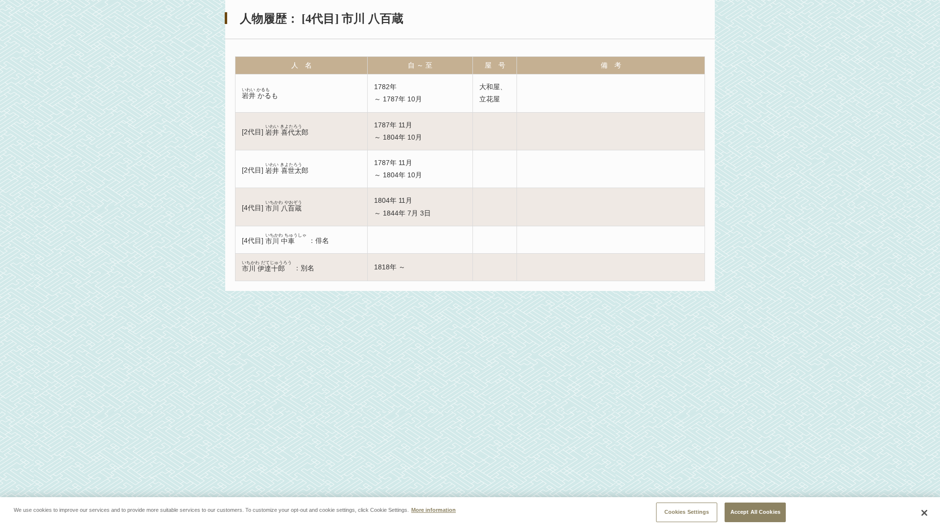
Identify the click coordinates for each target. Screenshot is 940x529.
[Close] (924, 513)
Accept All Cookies (755, 512)
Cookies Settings (686, 512)
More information (433, 509)
